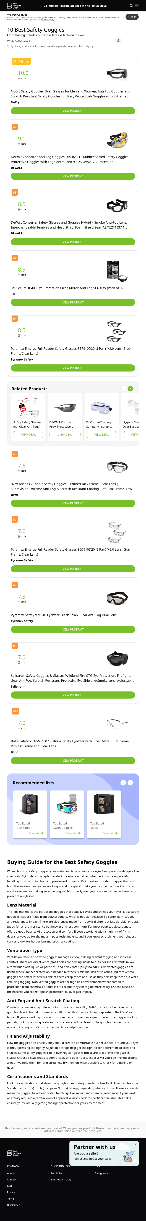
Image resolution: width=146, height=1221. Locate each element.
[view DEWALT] (22, 140)
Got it (132, 17)
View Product (73, 111)
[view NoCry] (24, 75)
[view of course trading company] (102, 408)
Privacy (11, 1192)
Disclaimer (13, 1205)
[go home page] (14, 6)
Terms (10, 1198)
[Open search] (131, 5)
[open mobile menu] (137, 6)
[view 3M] (22, 271)
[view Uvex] (22, 467)
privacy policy (48, 19)
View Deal (28, 435)
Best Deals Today (61, 1179)
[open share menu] (118, 40)
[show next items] (130, 389)
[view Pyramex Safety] (22, 332)
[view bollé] (22, 724)
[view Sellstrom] (22, 659)
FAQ (9, 1186)
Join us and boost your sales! (93, 1159)
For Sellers (57, 1173)
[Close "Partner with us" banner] (135, 1144)
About (10, 1173)
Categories (101, 1173)
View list (34, 833)
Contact (11, 1179)
